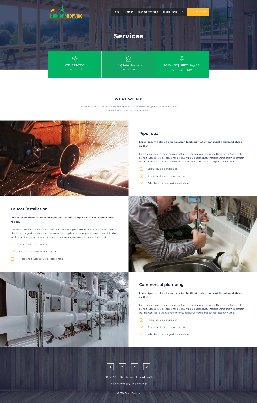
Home (116, 12)
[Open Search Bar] (183, 12)
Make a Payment (198, 12)
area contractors (148, 12)
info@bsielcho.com (128, 65)
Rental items (170, 12)
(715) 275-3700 (74, 65)
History (129, 12)
